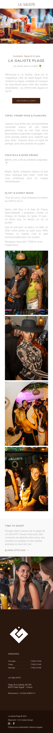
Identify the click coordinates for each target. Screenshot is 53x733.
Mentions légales (36, 727)
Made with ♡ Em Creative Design (20, 720)
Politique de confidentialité (18, 727)
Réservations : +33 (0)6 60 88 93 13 (21, 693)
